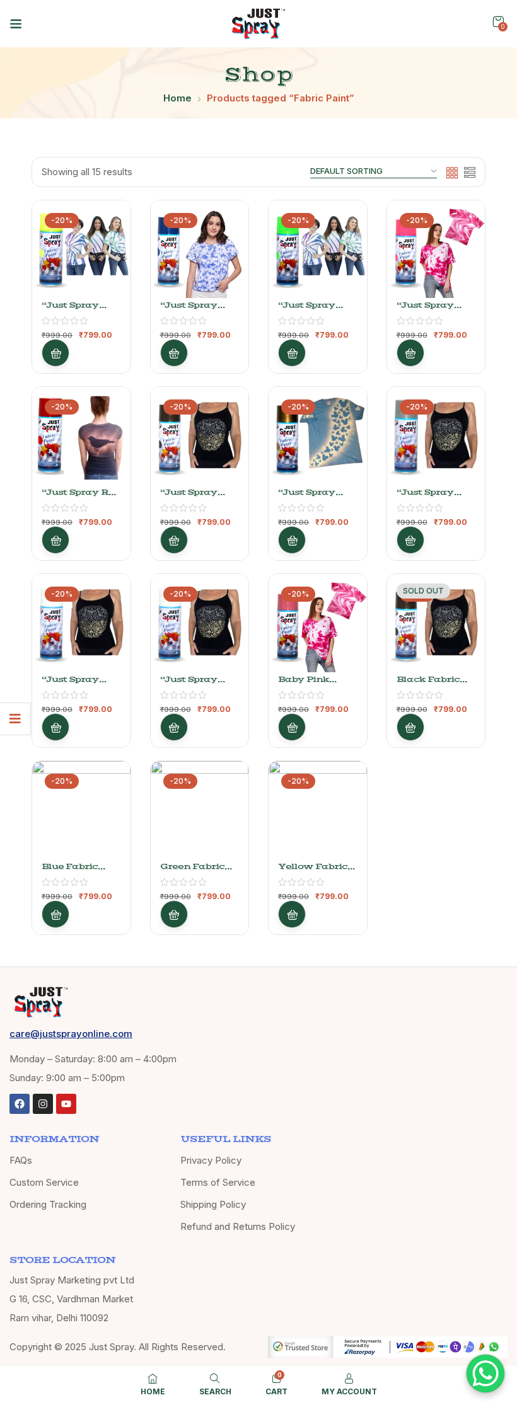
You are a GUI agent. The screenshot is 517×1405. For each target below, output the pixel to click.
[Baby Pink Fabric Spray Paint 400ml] (318, 623)
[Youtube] (66, 1104)
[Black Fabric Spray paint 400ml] (436, 623)
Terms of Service (217, 1182)
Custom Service (44, 1182)
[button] (498, 21)
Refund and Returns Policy (237, 1226)
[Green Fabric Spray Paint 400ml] (200, 810)
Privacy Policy (210, 1160)
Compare (104, 289)
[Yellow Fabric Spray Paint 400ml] (318, 810)
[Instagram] (43, 1104)
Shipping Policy (213, 1204)
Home (177, 98)
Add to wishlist (104, 258)
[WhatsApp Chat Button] (485, 1373)
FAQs (20, 1160)
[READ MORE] (410, 727)
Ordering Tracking (47, 1204)
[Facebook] (19, 1104)
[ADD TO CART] (55, 353)
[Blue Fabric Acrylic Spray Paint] (81, 810)
